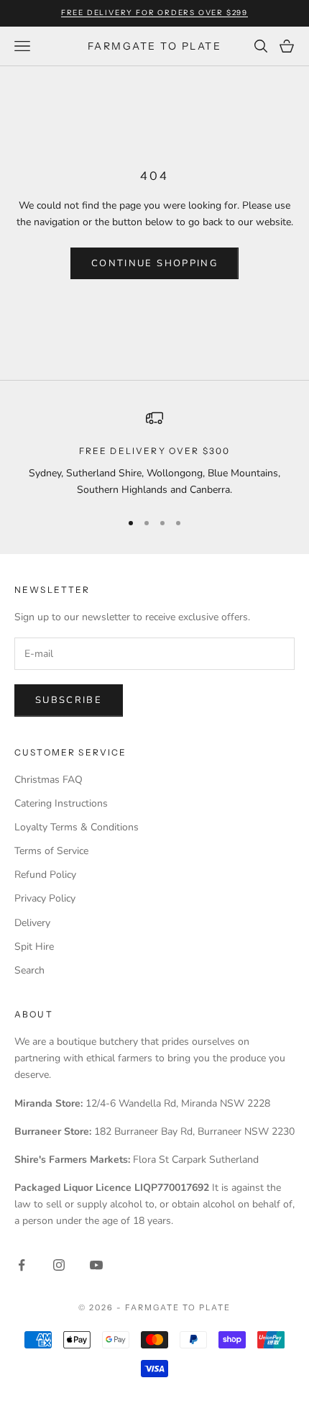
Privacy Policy (44, 898)
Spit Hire (34, 946)
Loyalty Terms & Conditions (76, 827)
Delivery (32, 923)
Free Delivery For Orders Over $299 (154, 12)
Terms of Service (51, 851)
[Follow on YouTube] (96, 1265)
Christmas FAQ (48, 779)
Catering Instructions (61, 803)
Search (29, 970)
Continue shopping (154, 263)
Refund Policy (45, 874)
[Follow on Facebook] (21, 1265)
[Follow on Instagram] (59, 1265)
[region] (154, 453)
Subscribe (68, 700)
